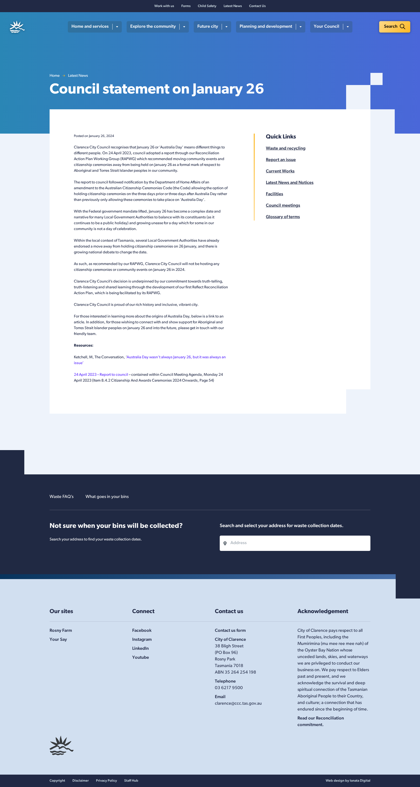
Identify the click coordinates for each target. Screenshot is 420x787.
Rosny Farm (61, 631)
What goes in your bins (107, 497)
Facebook (141, 631)
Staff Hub (131, 781)
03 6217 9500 (229, 688)
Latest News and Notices (290, 183)
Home (55, 76)
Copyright (57, 781)
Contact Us (257, 6)
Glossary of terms (283, 217)
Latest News (233, 6)
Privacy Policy (106, 781)
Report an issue (281, 160)
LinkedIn (140, 649)
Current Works (280, 171)
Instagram (142, 640)
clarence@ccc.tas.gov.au (238, 703)
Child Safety (207, 6)
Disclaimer (80, 781)
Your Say (58, 640)
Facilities (274, 194)
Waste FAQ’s (61, 497)
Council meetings (283, 206)
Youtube (140, 658)
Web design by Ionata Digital (348, 781)
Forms (186, 6)
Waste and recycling (286, 148)
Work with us (164, 6)
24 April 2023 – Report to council (101, 375)
